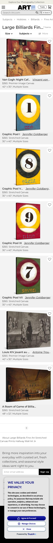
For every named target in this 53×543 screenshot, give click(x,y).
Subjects (7, 19)
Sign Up (44, 472)
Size (7, 33)
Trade (42, 7)
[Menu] (3, 7)
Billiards (35, 19)
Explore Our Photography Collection (26, 2)
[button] (26, 2)
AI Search (46, 13)
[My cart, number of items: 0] (49, 7)
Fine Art (48, 19)
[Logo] (26, 7)
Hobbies (21, 19)
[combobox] (18, 12)
